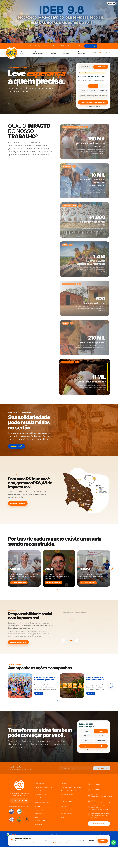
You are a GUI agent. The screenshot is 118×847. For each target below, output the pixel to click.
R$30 (82, 86)
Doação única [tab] (85, 66)
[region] (59, 687)
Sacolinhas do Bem (67, 794)
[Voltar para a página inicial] (12, 53)
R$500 (93, 90)
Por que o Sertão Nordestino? (44, 787)
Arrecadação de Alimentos (69, 791)
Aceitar (102, 840)
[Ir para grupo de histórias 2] (59, 589)
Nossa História (39, 784)
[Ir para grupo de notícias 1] (57, 700)
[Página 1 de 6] (66, 640)
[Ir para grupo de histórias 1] (57, 589)
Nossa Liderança (40, 791)
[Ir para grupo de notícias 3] (61, 700)
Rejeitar (91, 840)
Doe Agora (97, 823)
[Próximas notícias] (111, 685)
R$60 (93, 86)
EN (103, 52)
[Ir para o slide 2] (10, 103)
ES (107, 52)
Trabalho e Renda (40, 820)
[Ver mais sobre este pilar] (86, 127)
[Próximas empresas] (77, 640)
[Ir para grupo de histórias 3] (61, 589)
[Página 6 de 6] (73, 640)
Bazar (63, 798)
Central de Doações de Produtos (71, 787)
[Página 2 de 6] (67, 640)
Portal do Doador (66, 801)
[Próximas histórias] (111, 568)
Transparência (39, 798)
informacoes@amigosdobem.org (101, 796)
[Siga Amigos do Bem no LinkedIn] (23, 800)
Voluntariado (38, 824)
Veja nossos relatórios (17, 503)
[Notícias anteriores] (7, 685)
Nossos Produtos (81, 53)
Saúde (36, 817)
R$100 (104, 86)
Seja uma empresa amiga (18, 642)
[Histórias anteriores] (7, 568)
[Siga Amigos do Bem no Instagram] (13, 800)
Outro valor (103, 90)
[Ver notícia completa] (59, 21)
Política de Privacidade (60, 842)
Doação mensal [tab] (101, 66)
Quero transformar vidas (92, 102)
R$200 (83, 90)
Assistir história (20, 583)
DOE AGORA (89, 46)
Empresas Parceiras (65, 53)
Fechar (110, 3)
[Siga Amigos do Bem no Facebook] (16, 800)
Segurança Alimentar (41, 810)
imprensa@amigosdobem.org (100, 802)
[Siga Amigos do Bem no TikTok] (19, 800)
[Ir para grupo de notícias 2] (59, 700)
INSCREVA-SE (102, 768)
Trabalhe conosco (40, 794)
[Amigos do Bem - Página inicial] (19, 784)
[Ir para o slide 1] (8, 103)
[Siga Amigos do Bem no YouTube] (26, 800)
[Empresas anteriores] (63, 640)
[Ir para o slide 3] (12, 103)
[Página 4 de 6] (70, 640)
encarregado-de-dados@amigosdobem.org (99, 808)
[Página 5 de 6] (71, 640)
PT (100, 52)
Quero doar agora (92, 746)
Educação (38, 806)
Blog (94, 53)
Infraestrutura (39, 813)
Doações (64, 784)
